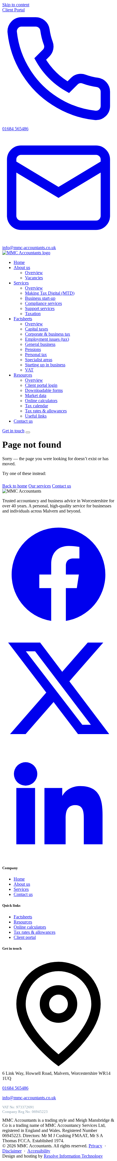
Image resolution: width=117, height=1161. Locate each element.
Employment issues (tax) (47, 339)
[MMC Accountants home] (26, 252)
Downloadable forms (44, 390)
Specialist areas (38, 359)
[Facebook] (58, 629)
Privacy (95, 1145)
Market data (35, 395)
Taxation (33, 313)
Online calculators (41, 400)
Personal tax (36, 354)
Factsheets (23, 318)
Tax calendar (36, 405)
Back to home (14, 486)
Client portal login (41, 385)
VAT (29, 369)
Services (21, 282)
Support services (40, 308)
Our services (39, 486)
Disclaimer (12, 1150)
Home (19, 262)
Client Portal (13, 9)
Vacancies (34, 277)
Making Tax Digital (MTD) (49, 293)
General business (40, 344)
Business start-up (40, 298)
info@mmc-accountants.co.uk (29, 1097)
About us (22, 267)
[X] (58, 743)
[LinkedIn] (58, 856)
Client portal (25, 937)
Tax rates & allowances (46, 410)
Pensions (33, 349)
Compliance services (43, 303)
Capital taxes (36, 329)
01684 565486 (15, 1088)
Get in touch (13, 430)
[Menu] (28, 432)
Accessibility (38, 1150)
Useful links (36, 416)
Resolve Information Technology (73, 1156)
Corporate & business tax (47, 334)
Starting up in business (45, 364)
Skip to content (15, 4)
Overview (34, 272)
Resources (23, 375)
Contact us (23, 421)
